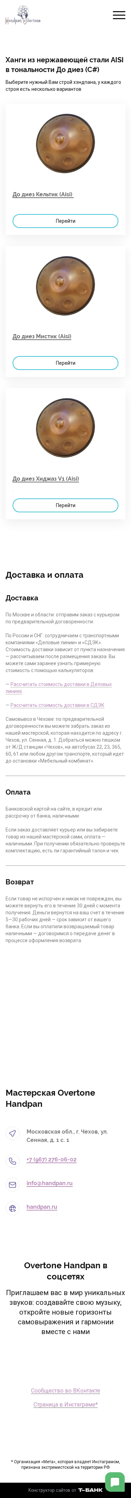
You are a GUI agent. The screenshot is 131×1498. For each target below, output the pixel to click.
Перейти (65, 221)
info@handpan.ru (50, 1183)
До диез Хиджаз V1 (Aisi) (46, 478)
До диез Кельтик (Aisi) (43, 194)
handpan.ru (42, 1207)
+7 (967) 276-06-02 (52, 1159)
